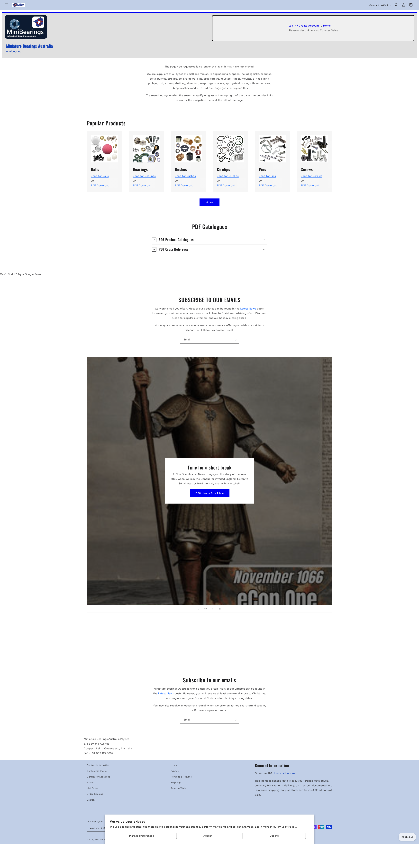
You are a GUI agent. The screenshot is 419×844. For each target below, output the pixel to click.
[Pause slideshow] (220, 608)
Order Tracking (95, 794)
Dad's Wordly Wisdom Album (209, 493)
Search (91, 799)
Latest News (248, 308)
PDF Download (100, 185)
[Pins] (272, 146)
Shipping (176, 782)
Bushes (181, 169)
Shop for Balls (100, 176)
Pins (262, 169)
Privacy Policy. (287, 826)
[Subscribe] (235, 340)
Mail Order (92, 788)
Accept (207, 835)
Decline (274, 835)
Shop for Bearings (144, 176)
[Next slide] (212, 608)
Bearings (140, 169)
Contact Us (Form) (97, 771)
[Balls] (104, 146)
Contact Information (98, 765)
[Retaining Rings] (230, 146)
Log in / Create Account (304, 25)
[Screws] (314, 146)
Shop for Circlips (228, 176)
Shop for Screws (311, 176)
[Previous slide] (198, 608)
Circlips (223, 169)
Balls (95, 169)
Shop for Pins (267, 176)
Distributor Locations (98, 776)
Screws (307, 169)
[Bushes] (188, 146)
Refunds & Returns (181, 776)
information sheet (285, 773)
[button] (6, 5)
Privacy (175, 771)
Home (327, 25)
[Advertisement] (182, 646)
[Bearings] (146, 146)
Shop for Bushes (185, 176)
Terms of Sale (178, 788)
